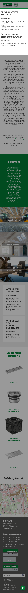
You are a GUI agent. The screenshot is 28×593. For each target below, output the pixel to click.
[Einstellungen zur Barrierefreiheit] (23, 587)
